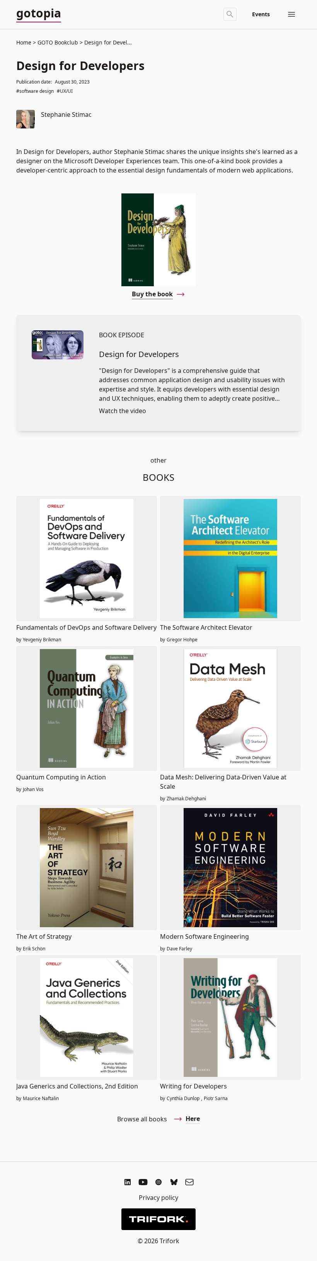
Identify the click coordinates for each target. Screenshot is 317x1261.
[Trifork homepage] (158, 1219)
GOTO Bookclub (58, 42)
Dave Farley (179, 949)
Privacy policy (158, 1197)
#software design (35, 91)
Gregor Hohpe (182, 640)
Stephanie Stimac (66, 114)
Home (23, 42)
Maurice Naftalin (41, 1098)
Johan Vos (33, 789)
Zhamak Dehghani (186, 799)
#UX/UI (65, 91)
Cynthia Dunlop (183, 1098)
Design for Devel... (107, 42)
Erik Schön (34, 949)
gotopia (38, 13)
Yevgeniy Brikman (42, 640)
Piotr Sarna (216, 1098)
